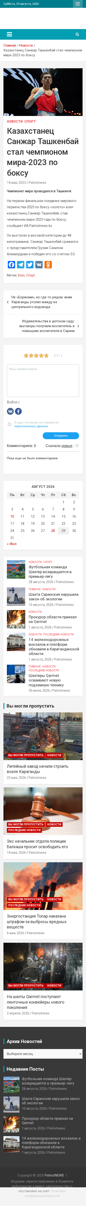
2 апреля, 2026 (18, 1013)
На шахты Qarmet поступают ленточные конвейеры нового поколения (35, 1002)
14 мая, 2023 (16, 182)
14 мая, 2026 (16, 852)
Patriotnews (37, 182)
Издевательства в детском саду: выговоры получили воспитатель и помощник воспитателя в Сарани (47, 326)
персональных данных (31, 426)
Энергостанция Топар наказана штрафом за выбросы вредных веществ (37, 921)
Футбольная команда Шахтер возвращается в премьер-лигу (50, 572)
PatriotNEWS (23, 16)
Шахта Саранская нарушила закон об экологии (53, 596)
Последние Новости (58, 634)
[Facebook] (18, 411)
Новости (15, 121)
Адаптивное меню (78, 4)
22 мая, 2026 (16, 777)
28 (53, 531)
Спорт (30, 121)
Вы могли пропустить (25, 755)
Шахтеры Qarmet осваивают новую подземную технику (46, 680)
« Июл (12, 544)
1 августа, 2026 (40, 627)
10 (12, 516)
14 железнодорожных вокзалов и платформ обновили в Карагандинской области (54, 646)
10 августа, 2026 (41, 605)
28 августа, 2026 (41, 582)
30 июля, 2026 (39, 690)
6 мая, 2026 (15, 933)
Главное (35, 589)
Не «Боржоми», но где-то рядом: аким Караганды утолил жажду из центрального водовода (41, 302)
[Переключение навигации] (9, 34)
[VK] (10, 411)
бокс (21, 275)
